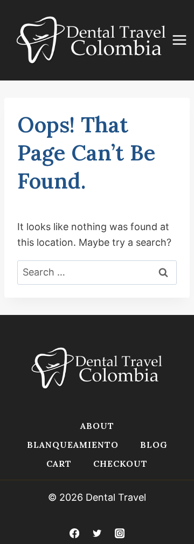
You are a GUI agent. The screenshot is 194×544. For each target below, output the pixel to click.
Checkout (120, 463)
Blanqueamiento (73, 444)
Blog (154, 444)
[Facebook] (74, 533)
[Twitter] (97, 533)
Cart (59, 463)
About (97, 425)
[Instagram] (120, 533)
